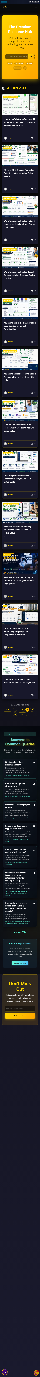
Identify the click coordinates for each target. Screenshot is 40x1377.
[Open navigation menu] (36, 7)
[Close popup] (36, 15)
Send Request (21, 92)
